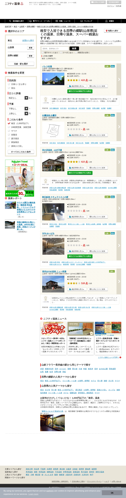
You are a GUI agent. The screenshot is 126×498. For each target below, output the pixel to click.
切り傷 (99, 381)
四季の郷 (57, 372)
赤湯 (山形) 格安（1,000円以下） (95, 262)
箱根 (35, 472)
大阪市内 (68, 475)
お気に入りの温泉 (98, 2)
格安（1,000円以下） (53, 381)
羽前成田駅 (53, 190)
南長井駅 (67, 190)
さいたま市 (49, 475)
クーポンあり (68, 53)
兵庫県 (49, 469)
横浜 (27, 475)
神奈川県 (29, 469)
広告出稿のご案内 (78, 481)
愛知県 (87, 469)
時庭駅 (89, 264)
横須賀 (37, 475)
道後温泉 (76, 472)
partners (50, 491)
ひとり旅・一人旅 (69, 381)
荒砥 (64, 372)
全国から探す (28, 40)
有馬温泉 (42, 472)
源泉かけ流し (102, 390)
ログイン (110, 6)
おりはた (62, 369)
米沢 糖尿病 (61, 143)
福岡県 (94, 469)
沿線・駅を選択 (21, 64)
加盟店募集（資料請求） (60, 481)
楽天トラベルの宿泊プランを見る (80, 91)
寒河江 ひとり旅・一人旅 (76, 224)
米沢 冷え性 (79, 143)
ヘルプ (106, 481)
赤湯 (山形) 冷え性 (84, 307)
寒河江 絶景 (62, 224)
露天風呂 (78, 390)
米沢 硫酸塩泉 (54, 108)
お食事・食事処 (84, 381)
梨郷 (69, 369)
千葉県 (43, 469)
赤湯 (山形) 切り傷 (70, 307)
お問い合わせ (116, 481)
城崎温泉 (50, 472)
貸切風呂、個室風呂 (85, 393)
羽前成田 (112, 369)
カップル (111, 390)
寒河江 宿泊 (53, 224)
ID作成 (118, 6)
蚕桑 (46, 372)
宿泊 (42, 381)
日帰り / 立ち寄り (18, 84)
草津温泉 (29, 472)
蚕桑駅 (109, 108)
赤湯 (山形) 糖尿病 (100, 188)
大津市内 (85, 475)
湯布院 (91, 472)
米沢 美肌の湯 (72, 108)
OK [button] (112, 493)
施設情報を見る (77, 86)
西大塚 (74, 369)
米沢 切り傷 (70, 143)
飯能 (56, 475)
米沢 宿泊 (63, 108)
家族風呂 (15, 142)
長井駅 (60, 190)
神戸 (91, 475)
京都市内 (77, 475)
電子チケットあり (51, 53)
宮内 (56, 369)
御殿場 (61, 475)
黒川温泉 (84, 472)
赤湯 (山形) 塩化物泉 (74, 188)
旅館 (105, 381)
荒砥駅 (88, 108)
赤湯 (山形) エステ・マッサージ (72, 262)
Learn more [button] (33, 494)
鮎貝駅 (103, 108)
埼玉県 (36, 469)
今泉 (80, 369)
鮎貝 (51, 372)
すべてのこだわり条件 (21, 152)
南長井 (90, 369)
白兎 (42, 372)
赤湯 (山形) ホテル (55, 264)
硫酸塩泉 (73, 393)
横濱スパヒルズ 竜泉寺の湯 (52, 411)
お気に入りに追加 (98, 86)
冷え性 (111, 381)
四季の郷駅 (96, 108)
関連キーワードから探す (15, 478)
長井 (96, 369)
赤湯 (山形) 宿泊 (87, 188)
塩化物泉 (43, 393)
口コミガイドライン (94, 481)
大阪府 (68, 469)
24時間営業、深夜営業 (21, 127)
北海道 (75, 469)
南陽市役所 (49, 369)
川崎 (32, 475)
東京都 (62, 469)
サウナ (117, 381)
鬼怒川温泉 (99, 472)
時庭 (85, 369)
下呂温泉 (58, 472)
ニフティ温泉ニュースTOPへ (108, 357)
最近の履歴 (114, 2)
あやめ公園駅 (112, 188)
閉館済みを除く (84, 53)
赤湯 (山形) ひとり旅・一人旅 (101, 307)
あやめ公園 (103, 369)
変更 (30, 48)
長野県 (81, 469)
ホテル (93, 381)
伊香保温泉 (67, 472)
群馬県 (55, 469)
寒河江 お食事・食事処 (93, 224)
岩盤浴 (14, 135)
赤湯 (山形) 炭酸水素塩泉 (57, 188)
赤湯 (42, 369)
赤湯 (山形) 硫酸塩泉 (56, 307)
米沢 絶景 (82, 108)
